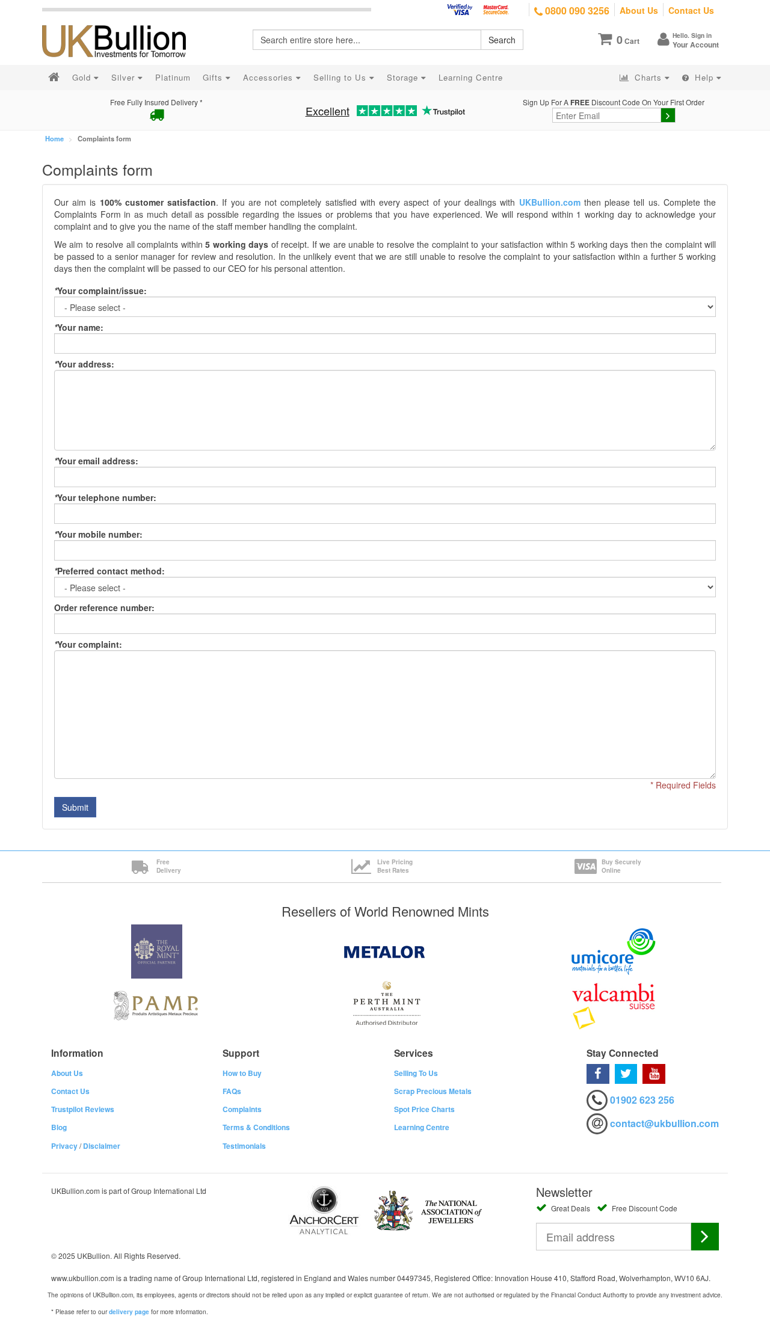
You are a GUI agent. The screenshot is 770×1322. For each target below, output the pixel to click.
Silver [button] (124, 77)
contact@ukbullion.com (664, 1123)
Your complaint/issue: (100, 290)
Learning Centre (421, 1127)
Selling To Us (416, 1073)
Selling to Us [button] (341, 77)
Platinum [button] (173, 77)
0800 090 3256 (576, 10)
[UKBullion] (122, 21)
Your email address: (96, 461)
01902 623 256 (642, 1100)
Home (54, 138)
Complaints (242, 1109)
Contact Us (691, 10)
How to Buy (242, 1073)
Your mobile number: (98, 534)
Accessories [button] (269, 77)
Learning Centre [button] (471, 77)
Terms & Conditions (256, 1127)
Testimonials (244, 1145)
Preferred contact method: (109, 571)
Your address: (84, 364)
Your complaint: (88, 644)
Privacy (64, 1145)
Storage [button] (404, 77)
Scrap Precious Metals (433, 1091)
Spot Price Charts (424, 1109)
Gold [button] (83, 77)
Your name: (78, 327)
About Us (639, 10)
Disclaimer (101, 1145)
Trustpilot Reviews (82, 1109)
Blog (59, 1127)
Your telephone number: (105, 497)
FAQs (232, 1091)
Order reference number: (104, 607)
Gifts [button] (214, 77)
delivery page (129, 1312)
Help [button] (704, 77)
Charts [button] (648, 77)
